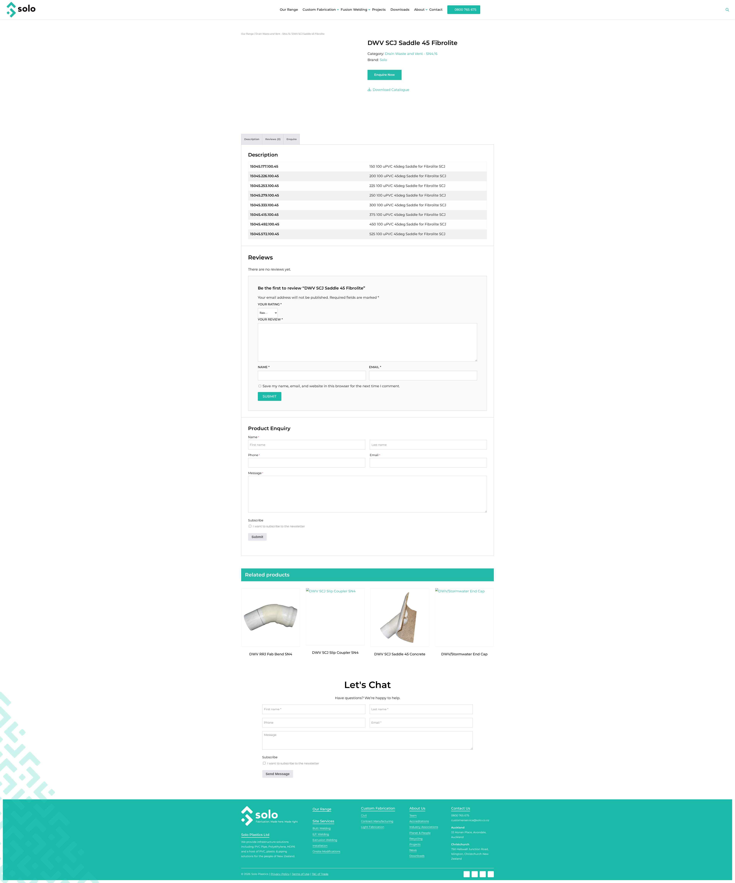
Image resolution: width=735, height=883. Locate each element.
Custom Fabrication (319, 9)
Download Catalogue (391, 90)
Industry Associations (423, 827)
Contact (436, 9)
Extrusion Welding (325, 840)
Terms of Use (300, 874)
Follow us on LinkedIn (491, 874)
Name (264, 367)
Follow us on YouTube (483, 874)
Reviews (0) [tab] (273, 139)
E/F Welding (321, 834)
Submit (257, 537)
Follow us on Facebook (467, 874)
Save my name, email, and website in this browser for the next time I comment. (331, 386)
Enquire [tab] (292, 139)
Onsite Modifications (326, 851)
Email (375, 367)
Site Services (323, 821)
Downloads (399, 9)
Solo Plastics (259, 874)
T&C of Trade (320, 874)
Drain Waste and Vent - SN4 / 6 (273, 33)
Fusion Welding (354, 9)
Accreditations (419, 821)
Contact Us (460, 808)
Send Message (278, 774)
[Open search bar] (727, 9)
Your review (270, 319)
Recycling (416, 838)
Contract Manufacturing (377, 821)
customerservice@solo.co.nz (470, 820)
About (419, 9)
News (413, 850)
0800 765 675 (465, 9)
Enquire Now (384, 75)
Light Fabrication (372, 827)
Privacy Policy (280, 874)
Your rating (270, 304)
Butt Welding (322, 828)
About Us (417, 808)
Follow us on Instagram (475, 874)
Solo (383, 60)
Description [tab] (251, 139)
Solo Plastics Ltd (255, 835)
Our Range (289, 9)
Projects (379, 9)
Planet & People (419, 833)
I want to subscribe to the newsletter (279, 526)
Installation (320, 845)
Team (413, 815)
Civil (364, 815)
